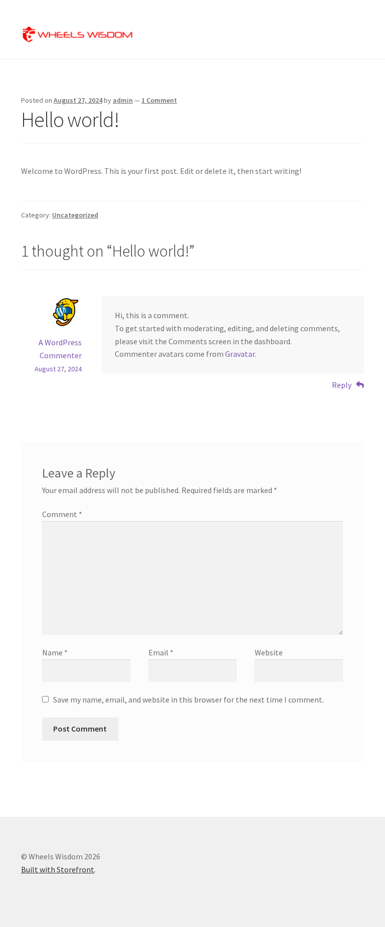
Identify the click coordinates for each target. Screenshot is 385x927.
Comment (62, 514)
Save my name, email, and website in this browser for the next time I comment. (188, 699)
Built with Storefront (57, 869)
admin (123, 100)
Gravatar (240, 354)
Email (160, 652)
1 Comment (159, 100)
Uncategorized (75, 214)
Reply (341, 385)
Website (269, 652)
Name (55, 652)
